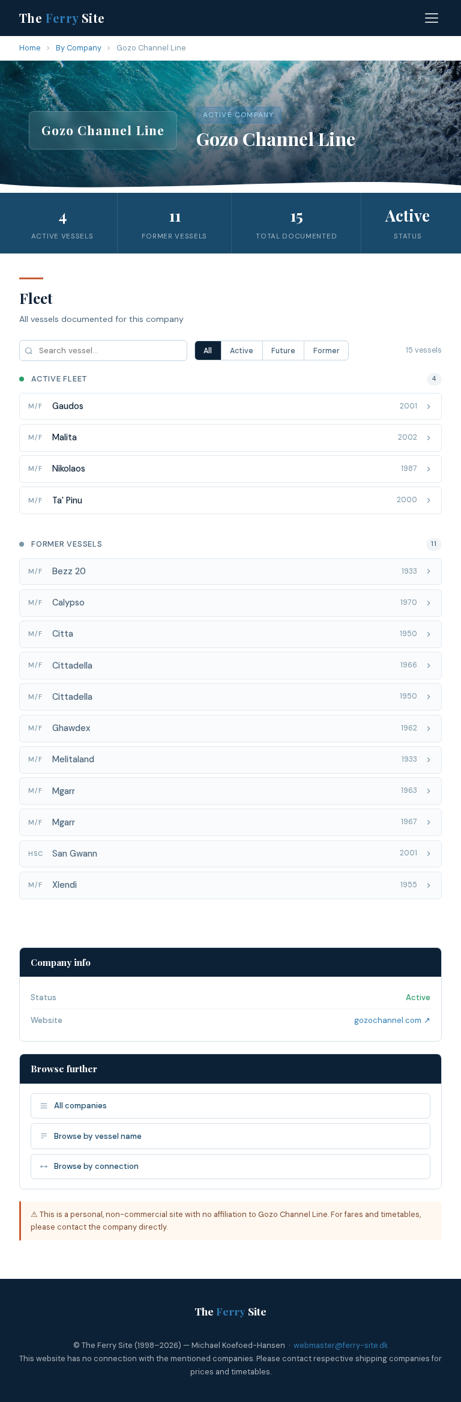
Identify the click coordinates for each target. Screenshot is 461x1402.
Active (241, 351)
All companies (80, 1105)
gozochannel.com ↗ (392, 1020)
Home (30, 48)
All (207, 351)
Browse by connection (96, 1166)
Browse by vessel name (98, 1136)
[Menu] (431, 18)
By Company (78, 48)
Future (283, 351)
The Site (62, 18)
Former (326, 351)
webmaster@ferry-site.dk (341, 1345)
